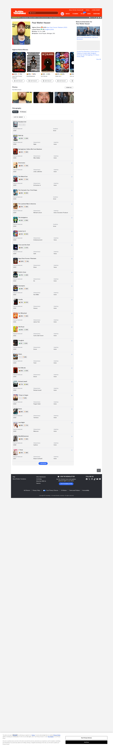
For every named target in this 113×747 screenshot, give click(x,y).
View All (98, 59)
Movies (68, 13)
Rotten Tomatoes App (54, 17)
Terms (33, 735)
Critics (87, 10)
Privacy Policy (56, 735)
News (89, 13)
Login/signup (96, 10)
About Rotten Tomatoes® (76, 10)
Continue (86, 742)
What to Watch (32, 17)
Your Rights (51, 736)
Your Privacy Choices (52, 490)
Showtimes (96, 13)
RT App (83, 13)
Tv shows (75, 13)
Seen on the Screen (42, 17)
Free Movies (25, 17)
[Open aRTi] (62, 14)
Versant (15, 735)
